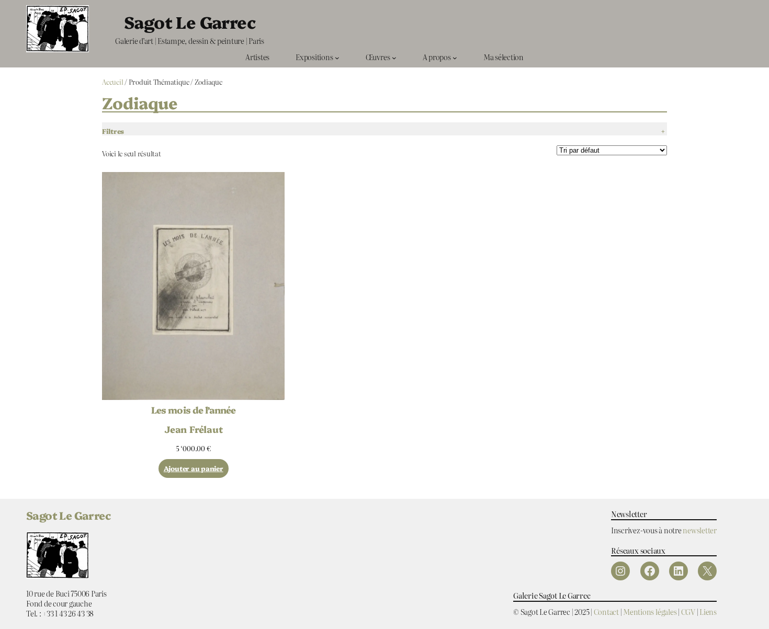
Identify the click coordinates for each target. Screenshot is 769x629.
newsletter (700, 529)
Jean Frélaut (193, 428)
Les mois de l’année (193, 410)
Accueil (112, 82)
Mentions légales (649, 611)
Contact (606, 611)
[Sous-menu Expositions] (337, 57)
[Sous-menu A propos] (455, 57)
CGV (688, 611)
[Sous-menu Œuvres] (394, 57)
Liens (708, 611)
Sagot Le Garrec (189, 21)
